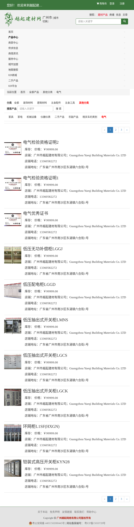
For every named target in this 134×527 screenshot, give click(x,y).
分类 (9, 102)
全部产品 (34, 92)
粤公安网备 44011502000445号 (48, 523)
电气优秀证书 (35, 213)
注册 (122, 3)
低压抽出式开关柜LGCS (45, 355)
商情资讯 (13, 53)
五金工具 (70, 102)
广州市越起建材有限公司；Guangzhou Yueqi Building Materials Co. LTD (80, 155)
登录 (112, 3)
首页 (10, 32)
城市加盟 (13, 64)
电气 (58, 92)
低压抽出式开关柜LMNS (45, 320)
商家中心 (13, 42)
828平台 (12, 86)
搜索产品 (12, 108)
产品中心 (13, 37)
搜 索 (58, 108)
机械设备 (31, 117)
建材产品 (103, 14)
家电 (20, 117)
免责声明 (55, 512)
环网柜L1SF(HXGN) (41, 426)
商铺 (111, 14)
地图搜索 (13, 69)
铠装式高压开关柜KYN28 (46, 462)
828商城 (12, 75)
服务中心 (13, 59)
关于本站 (42, 512)
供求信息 (13, 48)
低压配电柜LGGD (39, 284)
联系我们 (79, 512)
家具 (11, 117)
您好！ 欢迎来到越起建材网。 (27, 5)
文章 (125, 14)
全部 (16, 102)
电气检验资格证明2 (41, 142)
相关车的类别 (90, 117)
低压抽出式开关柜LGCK (45, 391)
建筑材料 (42, 102)
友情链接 (67, 512)
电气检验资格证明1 (41, 178)
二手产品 (13, 80)
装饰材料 (28, 102)
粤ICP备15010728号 (94, 523)
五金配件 (56, 102)
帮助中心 (91, 512)
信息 (118, 14)
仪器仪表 (45, 117)
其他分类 (48, 92)
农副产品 (73, 117)
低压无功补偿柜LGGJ (42, 249)
